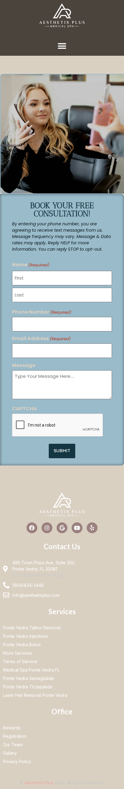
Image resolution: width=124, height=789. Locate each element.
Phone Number (41, 312)
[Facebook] (31, 527)
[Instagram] (47, 527)
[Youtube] (77, 527)
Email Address (41, 338)
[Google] (62, 527)
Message (23, 365)
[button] (62, 46)
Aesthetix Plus (38, 783)
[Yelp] (92, 527)
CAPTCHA (24, 408)
